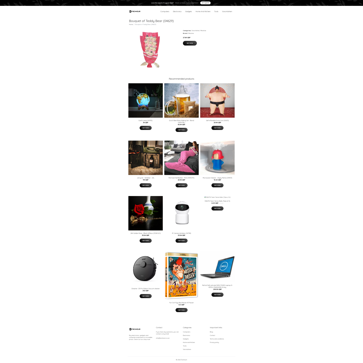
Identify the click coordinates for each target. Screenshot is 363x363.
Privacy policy (214, 342)
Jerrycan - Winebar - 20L (145, 178)
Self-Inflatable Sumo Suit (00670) (217, 120)
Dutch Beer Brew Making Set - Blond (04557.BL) (181, 121)
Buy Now (190, 43)
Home (131, 24)
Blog (211, 332)
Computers (164, 11)
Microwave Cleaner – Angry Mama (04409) (217, 178)
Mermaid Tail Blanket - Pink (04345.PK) (181, 178)
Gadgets (188, 11)
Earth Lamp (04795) (145, 120)
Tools (216, 11)
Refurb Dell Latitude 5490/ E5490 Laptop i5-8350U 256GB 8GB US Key (217, 286)
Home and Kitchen (203, 11)
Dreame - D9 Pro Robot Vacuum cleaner (146, 289)
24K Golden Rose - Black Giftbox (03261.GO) (145, 233)
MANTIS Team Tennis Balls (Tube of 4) (217, 201)
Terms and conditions (217, 339)
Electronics (177, 11)
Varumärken (227, 11)
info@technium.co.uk (162, 338)
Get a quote (205, 3)
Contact (212, 335)
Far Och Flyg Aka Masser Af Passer (181, 303)
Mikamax (203, 30)
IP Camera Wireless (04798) (181, 233)
